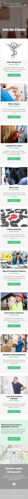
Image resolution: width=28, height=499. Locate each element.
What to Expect (14, 104)
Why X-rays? (14, 187)
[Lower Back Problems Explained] (14, 385)
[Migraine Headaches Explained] (14, 259)
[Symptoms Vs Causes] (14, 134)
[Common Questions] (14, 217)
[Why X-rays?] (14, 176)
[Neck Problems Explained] (14, 301)
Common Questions (14, 229)
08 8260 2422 (15, 479)
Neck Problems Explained (14, 313)
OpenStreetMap (20, 463)
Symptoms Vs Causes (14, 146)
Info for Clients (14, 64)
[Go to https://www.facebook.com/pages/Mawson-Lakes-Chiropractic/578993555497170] (14, 484)
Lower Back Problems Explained (14, 397)
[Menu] (25, 5)
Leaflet (15, 463)
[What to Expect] (14, 92)
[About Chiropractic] (14, 50)
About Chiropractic (14, 62)
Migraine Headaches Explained (14, 271)
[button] (14, 75)
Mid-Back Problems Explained (14, 355)
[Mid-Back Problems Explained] (14, 343)
